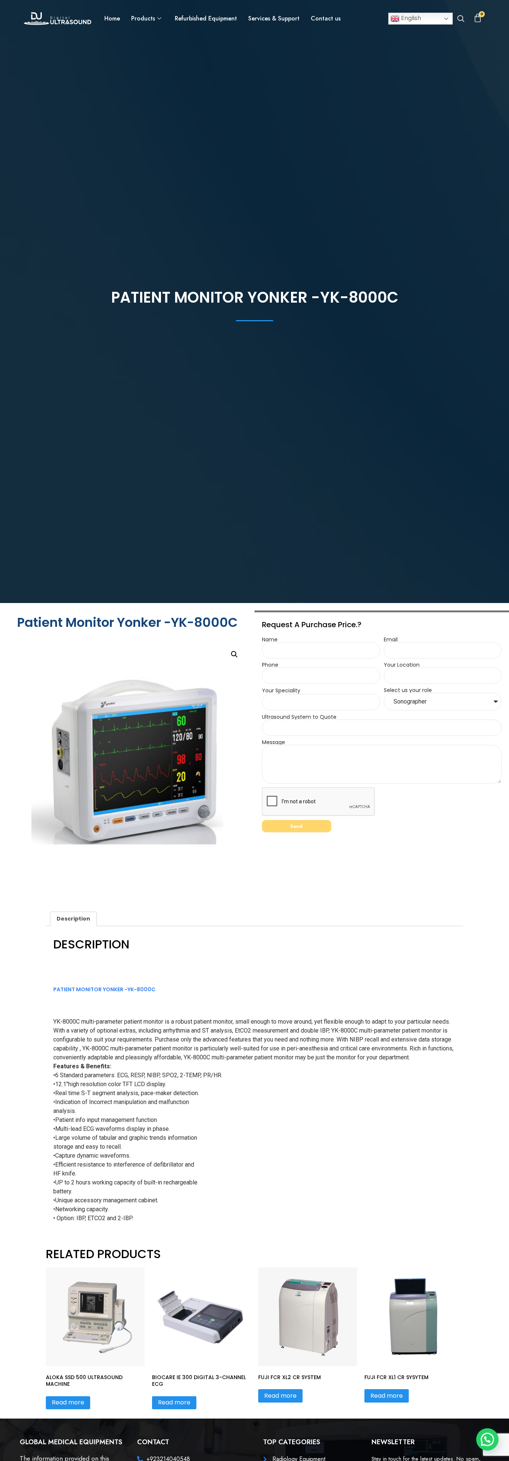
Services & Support (274, 18)
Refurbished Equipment (206, 18)
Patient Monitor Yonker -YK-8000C (104, 989)
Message (273, 742)
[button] (461, 19)
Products (143, 18)
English (410, 18)
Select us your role (408, 690)
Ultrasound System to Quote (299, 717)
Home (112, 18)
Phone (270, 664)
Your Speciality (281, 690)
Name (270, 639)
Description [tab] (73, 918)
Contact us (326, 18)
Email (391, 639)
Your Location (402, 664)
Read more (68, 1402)
